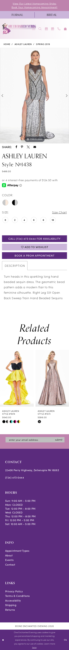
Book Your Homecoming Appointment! (34, 7)
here (34, 647)
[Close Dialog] (3, 640)
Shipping (10, 605)
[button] (65, 29)
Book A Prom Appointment (34, 255)
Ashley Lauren (23, 44)
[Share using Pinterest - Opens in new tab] (22, 147)
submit (58, 439)
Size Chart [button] (59, 212)
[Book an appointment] (46, 29)
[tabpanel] (34, 95)
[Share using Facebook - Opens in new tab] (16, 147)
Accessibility (13, 600)
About (9, 555)
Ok (65, 639)
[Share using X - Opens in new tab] (28, 147)
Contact (10, 564)
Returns (10, 609)
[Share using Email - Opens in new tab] (34, 147)
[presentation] (17, 378)
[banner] (19, 28)
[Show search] (40, 29)
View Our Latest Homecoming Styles (34, 3)
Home (7, 44)
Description (15, 265)
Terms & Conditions (17, 596)
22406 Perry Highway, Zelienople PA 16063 (32, 470)
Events (9, 560)
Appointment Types (17, 550)
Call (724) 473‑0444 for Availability (34, 238)
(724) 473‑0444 (14, 477)
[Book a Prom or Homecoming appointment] (53, 29)
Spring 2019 (43, 44)
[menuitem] (17, 15)
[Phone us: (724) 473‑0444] (59, 29)
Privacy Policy (14, 591)
